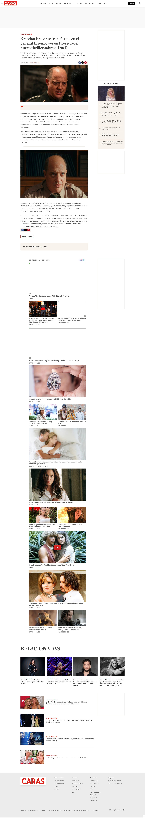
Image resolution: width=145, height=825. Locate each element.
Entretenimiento (69, 3)
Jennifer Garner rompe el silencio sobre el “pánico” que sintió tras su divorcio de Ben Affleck (112, 121)
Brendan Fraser (27, 236)
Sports (79, 3)
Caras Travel (102, 3)
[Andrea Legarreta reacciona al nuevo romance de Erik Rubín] (32, 757)
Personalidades (90, 3)
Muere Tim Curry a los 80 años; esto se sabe (111, 128)
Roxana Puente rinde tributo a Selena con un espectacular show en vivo (32, 681)
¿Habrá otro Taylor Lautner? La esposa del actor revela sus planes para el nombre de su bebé (112, 114)
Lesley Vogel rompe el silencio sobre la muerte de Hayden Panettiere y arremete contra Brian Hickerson (66, 703)
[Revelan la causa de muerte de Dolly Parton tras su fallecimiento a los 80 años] (59, 666)
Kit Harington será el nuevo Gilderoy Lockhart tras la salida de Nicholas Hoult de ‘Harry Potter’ (84, 682)
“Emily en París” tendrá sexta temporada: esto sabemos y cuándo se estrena (110, 135)
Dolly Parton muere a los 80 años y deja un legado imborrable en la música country (70, 739)
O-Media (93, 778)
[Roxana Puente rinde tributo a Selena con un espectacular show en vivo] (32, 666)
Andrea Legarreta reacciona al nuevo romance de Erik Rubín (68, 758)
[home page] (11, 3)
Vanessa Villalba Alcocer (34, 62)
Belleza (58, 3)
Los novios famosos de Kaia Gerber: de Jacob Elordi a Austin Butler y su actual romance (112, 143)
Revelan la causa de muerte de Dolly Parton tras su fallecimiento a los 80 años (59, 681)
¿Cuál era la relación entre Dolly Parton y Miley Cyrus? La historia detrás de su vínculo (69, 721)
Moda (51, 3)
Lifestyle (43, 3)
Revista (132, 3)
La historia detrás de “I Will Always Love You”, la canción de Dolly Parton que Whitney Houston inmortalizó (112, 105)
